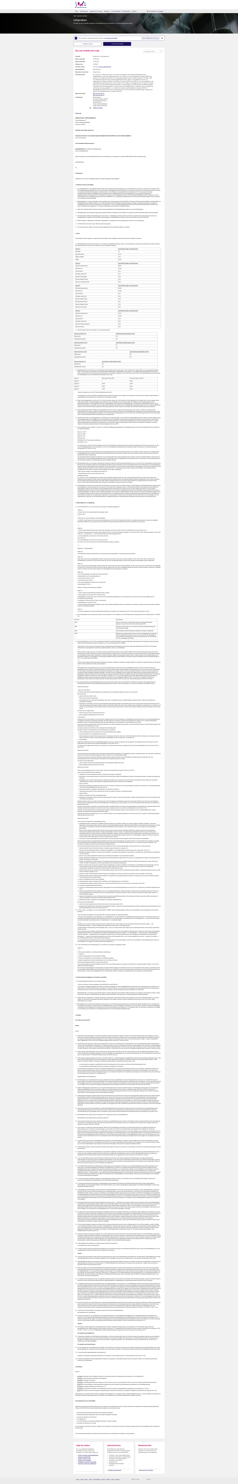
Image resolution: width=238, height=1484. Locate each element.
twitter (152, 1479)
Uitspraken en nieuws (96, 11)
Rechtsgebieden (80, 69)
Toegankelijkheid (96, 1479)
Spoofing (103, 1479)
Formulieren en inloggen (156, 11)
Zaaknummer (79, 64)
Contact (134, 11)
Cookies (90, 1479)
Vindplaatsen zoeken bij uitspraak (87, 1462)
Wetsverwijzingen (80, 93)
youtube (162, 1479)
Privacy (86, 1479)
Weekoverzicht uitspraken (146, 1470)
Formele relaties (80, 66)
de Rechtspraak (116, 11)
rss (141, 1479)
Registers (107, 11)
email (143, 1479)
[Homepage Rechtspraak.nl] (80, 4)
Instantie (77, 56)
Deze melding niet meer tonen (150, 38)
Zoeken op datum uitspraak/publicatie (88, 1455)
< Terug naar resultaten (117, 44)
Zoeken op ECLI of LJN (84, 1458)
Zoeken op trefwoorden (84, 1457)
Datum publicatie (80, 61)
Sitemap (82, 1479)
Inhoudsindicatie (80, 74)
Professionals (126, 11)
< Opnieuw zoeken (87, 44)
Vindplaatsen (79, 97)
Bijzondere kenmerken (81, 72)
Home (76, 11)
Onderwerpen (84, 11)
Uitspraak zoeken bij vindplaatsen (87, 1463)
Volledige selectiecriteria (114, 1470)
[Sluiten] (162, 38)
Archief (112, 1479)
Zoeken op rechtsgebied (84, 1460)
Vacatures (108, 1479)
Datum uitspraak (80, 59)
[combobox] (152, 51)
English (77, 1479)
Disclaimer (117, 1479)
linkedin (159, 1479)
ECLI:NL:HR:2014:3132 (104, 66)
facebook (154, 1479)
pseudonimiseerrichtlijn (111, 38)
